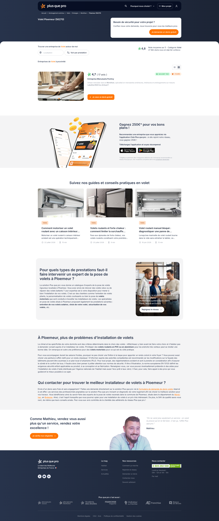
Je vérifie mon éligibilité (42, 436)
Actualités (105, 474)
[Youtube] (44, 476)
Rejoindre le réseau (129, 470)
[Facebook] (40, 476)
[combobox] (52, 52)
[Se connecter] (176, 6)
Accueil (44, 13)
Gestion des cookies (134, 516)
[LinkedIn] (49, 476)
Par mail (155, 476)
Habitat (104, 466)
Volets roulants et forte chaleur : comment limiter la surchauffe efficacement (108, 231)
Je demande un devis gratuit (164, 32)
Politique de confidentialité (114, 516)
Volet (68, 13)
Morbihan (84, 13)
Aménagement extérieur (56, 13)
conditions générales (162, 159)
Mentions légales (83, 516)
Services (104, 470)
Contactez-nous (128, 478)
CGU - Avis (97, 516)
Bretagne (75, 13)
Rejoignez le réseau (150, 309)
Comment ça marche (130, 466)
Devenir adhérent (128, 482)
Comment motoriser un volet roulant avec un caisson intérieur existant (59, 231)
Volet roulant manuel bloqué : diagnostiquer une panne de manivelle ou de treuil (155, 231)
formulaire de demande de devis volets (156, 389)
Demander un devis (129, 474)
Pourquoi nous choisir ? (140, 6)
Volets (45, 223)
